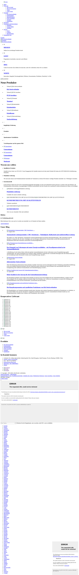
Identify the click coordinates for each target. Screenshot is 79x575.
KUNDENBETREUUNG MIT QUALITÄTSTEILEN (24, 200)
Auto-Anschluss (48, 375)
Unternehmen (8, 149)
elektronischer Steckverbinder (16, 262)
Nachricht (6, 22)
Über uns (6, 6)
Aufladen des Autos (28, 375)
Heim (5, 4)
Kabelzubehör (10, 15)
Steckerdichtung (11, 17)
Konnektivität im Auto (6, 375)
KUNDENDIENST (13, 209)
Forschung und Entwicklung (11, 24)
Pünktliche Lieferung (13, 192)
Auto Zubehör (56, 375)
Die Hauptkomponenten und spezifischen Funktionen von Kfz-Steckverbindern (32, 287)
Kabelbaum (9, 21)
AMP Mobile (13, 374)
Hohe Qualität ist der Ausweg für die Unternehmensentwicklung (27, 274)
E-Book (9, 32)
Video (8, 10)
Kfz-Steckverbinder (11, 14)
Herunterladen (10, 33)
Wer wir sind (10, 7)
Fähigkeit (9, 25)
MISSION (7, 47)
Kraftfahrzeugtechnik (17, 375)
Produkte (6, 12)
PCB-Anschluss (11, 18)
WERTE (6, 73)
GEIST (6, 56)
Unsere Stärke (10, 26)
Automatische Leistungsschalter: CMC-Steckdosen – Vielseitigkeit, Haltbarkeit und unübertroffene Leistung (41, 234)
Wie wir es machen (11, 8)
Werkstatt (7, 161)
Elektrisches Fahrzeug (38, 375)
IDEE (5, 64)
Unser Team (10, 11)
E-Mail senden (4, 378)
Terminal (9, 19)
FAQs (8, 31)
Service (5, 29)
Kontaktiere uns (7, 35)
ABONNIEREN (5, 223)
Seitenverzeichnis (5, 374)
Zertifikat (9, 28)
